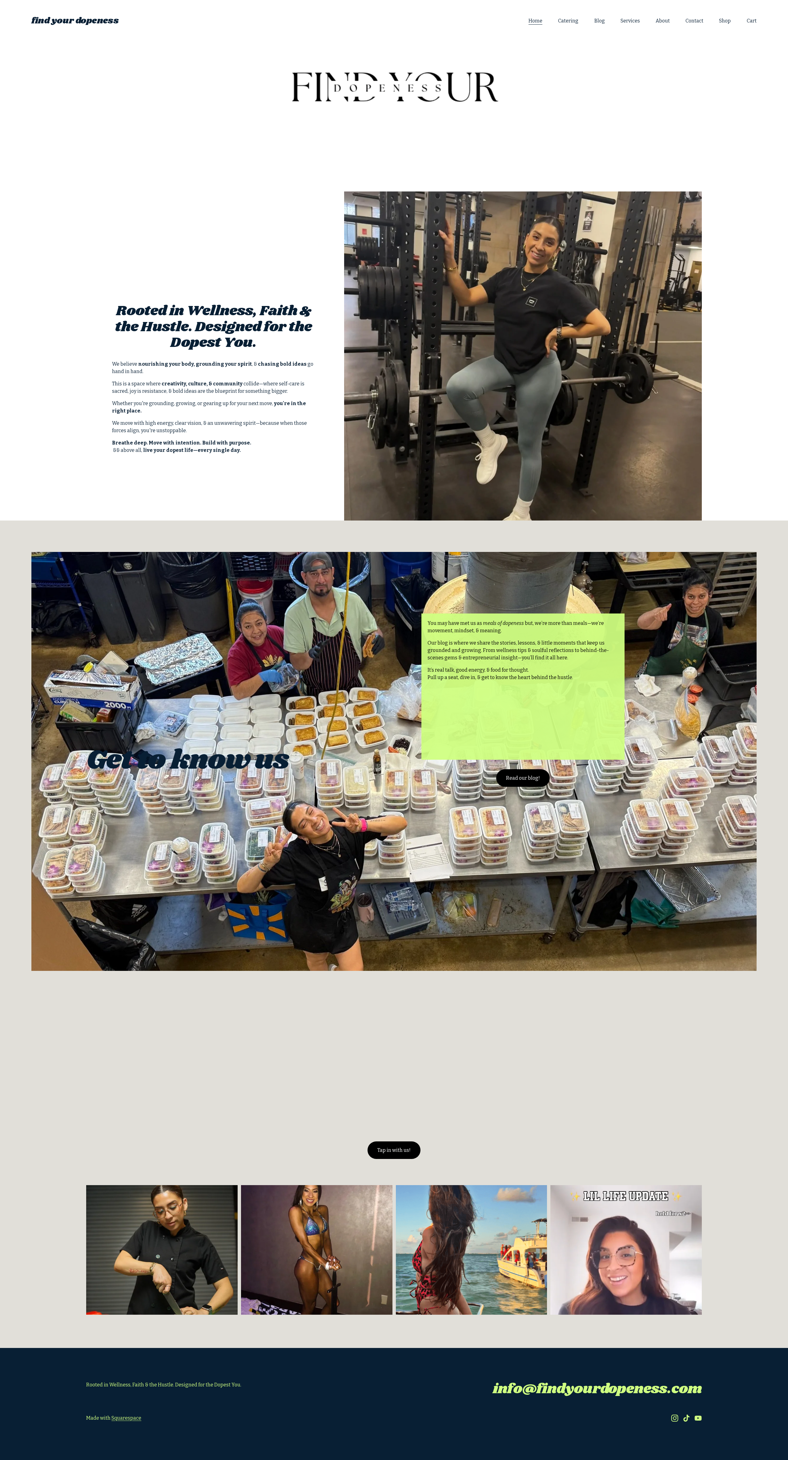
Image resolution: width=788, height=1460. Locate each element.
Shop (725, 21)
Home (535, 21)
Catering (568, 21)
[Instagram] (674, 1418)
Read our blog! (523, 778)
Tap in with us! (394, 1150)
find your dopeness (75, 20)
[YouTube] (698, 1418)
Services (630, 21)
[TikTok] (686, 1418)
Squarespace (126, 1418)
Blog (599, 21)
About (663, 21)
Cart (752, 21)
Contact (694, 21)
